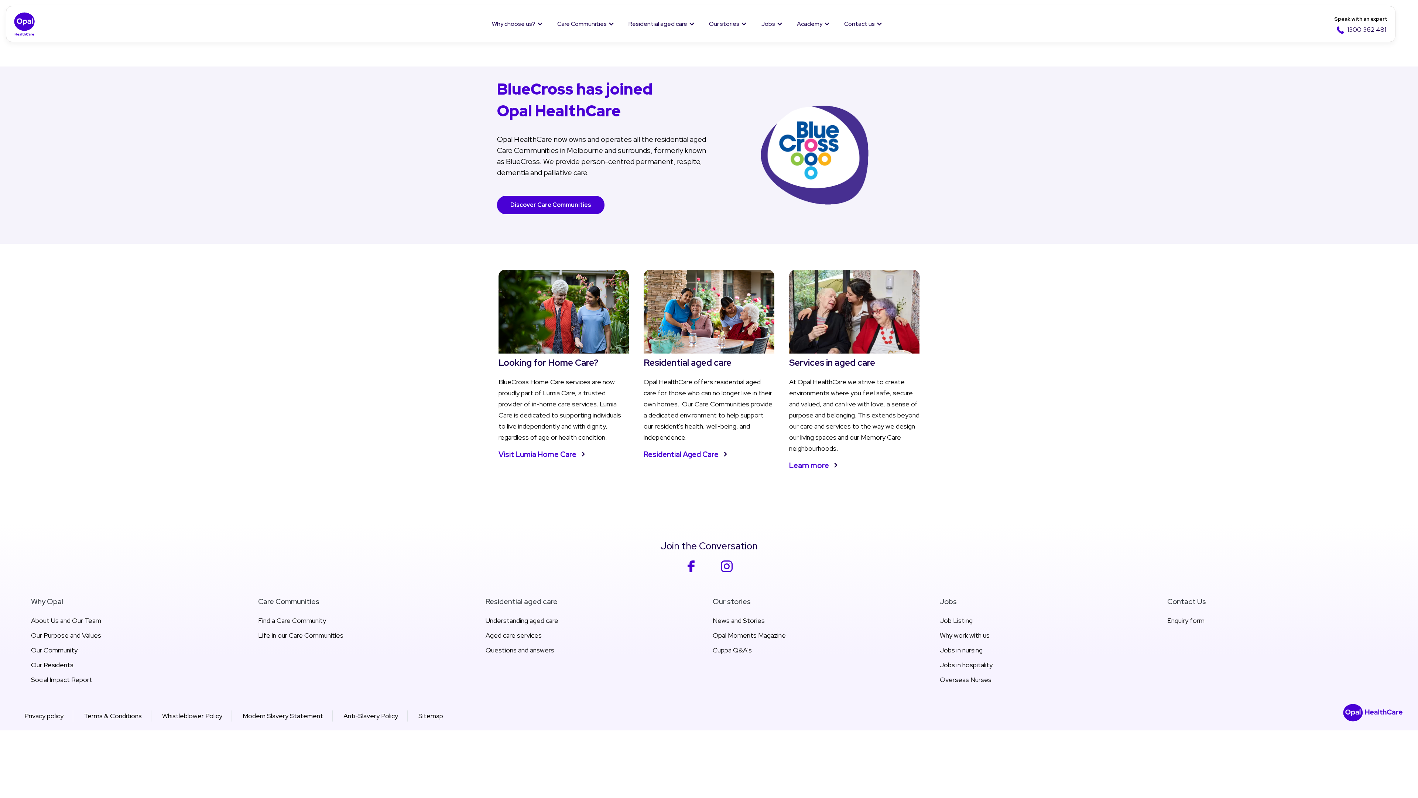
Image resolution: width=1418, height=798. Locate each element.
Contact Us (1186, 601)
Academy (809, 24)
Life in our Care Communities (300, 635)
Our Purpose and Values (66, 635)
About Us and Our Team (66, 620)
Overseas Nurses (965, 679)
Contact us (859, 24)
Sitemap (430, 716)
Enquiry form (1186, 620)
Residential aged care (657, 24)
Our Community (54, 650)
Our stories (724, 24)
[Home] (24, 24)
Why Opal (47, 601)
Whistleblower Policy (192, 716)
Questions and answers (520, 650)
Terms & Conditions (113, 716)
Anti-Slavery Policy (370, 716)
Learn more (809, 465)
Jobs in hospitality (966, 665)
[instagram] (727, 571)
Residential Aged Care (681, 454)
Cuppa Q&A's (732, 650)
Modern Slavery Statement (283, 716)
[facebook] (691, 571)
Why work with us (965, 635)
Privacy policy (44, 716)
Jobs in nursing (961, 650)
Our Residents (52, 665)
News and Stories (739, 620)
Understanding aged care (522, 620)
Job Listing (956, 620)
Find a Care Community (292, 620)
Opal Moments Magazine (749, 635)
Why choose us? (513, 24)
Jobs (768, 24)
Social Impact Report (61, 679)
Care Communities (582, 24)
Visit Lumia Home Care (537, 454)
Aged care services (514, 635)
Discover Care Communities (550, 205)
